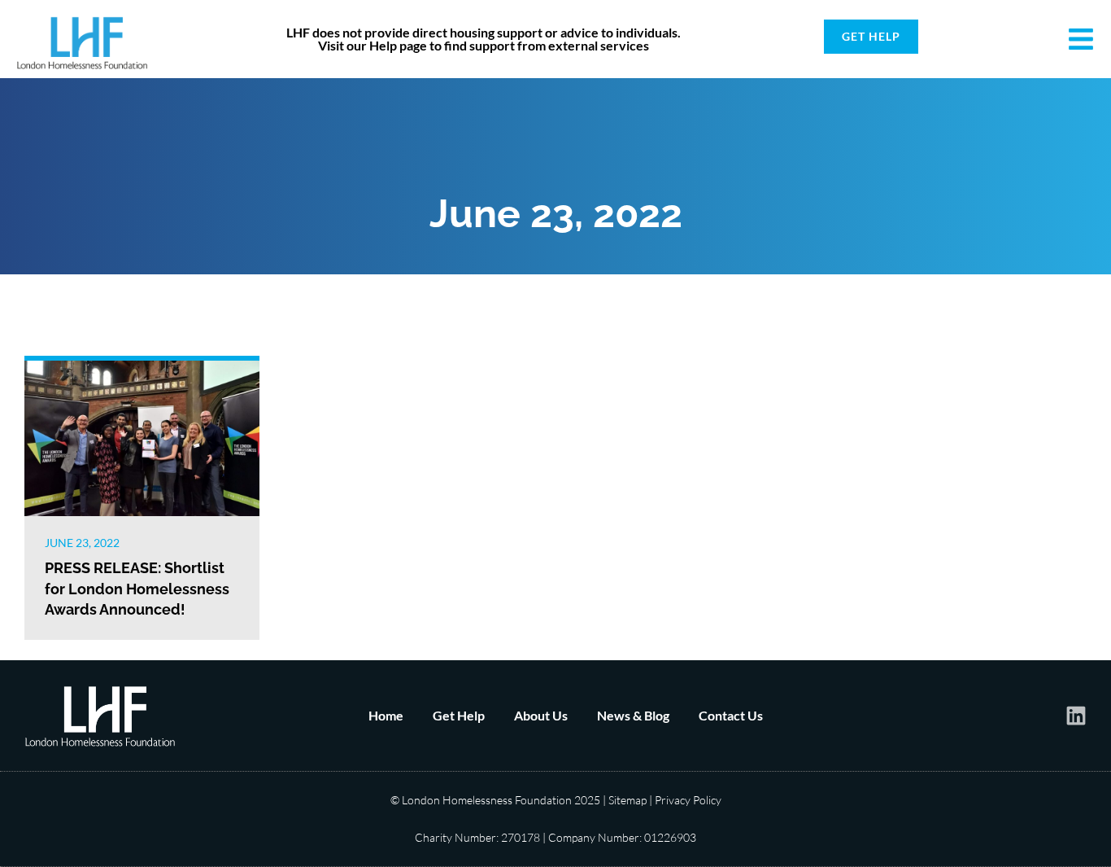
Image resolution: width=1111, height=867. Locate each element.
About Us (541, 715)
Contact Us (731, 715)
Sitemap (627, 800)
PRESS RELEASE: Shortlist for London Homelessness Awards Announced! (137, 588)
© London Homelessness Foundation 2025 (495, 800)
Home (385, 715)
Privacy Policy (688, 800)
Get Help (459, 715)
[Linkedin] (1076, 715)
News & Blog (633, 715)
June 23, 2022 (82, 543)
